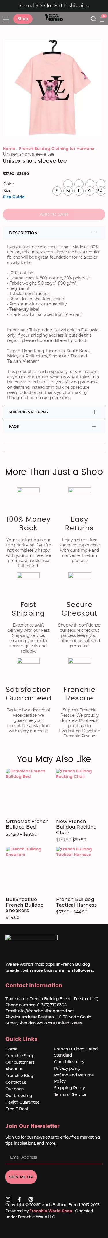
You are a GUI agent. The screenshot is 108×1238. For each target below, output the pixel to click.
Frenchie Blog (19, 1075)
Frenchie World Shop (50, 1211)
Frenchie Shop (20, 1055)
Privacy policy (67, 1068)
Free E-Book (17, 1108)
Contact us (15, 1082)
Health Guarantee (22, 1102)
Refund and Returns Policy (74, 1078)
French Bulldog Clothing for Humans (56, 149)
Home (9, 149)
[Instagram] (8, 1199)
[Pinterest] (30, 1199)
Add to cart (54, 214)
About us (14, 1069)
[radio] (68, 184)
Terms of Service (70, 1094)
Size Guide (14, 197)
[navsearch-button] (93, 19)
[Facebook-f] (19, 1199)
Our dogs (14, 1088)
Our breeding (18, 1095)
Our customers (20, 1062)
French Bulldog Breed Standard (76, 1052)
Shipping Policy (69, 1087)
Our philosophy (69, 1061)
